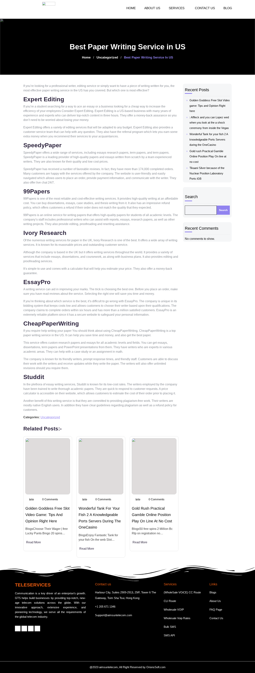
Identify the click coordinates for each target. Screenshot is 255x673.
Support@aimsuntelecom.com (113, 615)
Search (191, 196)
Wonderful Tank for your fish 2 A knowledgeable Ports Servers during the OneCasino (208, 139)
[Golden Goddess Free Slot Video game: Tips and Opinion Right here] (47, 466)
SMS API (169, 635)
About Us (215, 601)
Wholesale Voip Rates (177, 618)
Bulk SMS (170, 626)
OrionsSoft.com (156, 667)
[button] (177, 8)
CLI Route (170, 601)
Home (86, 57)
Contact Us (216, 618)
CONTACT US (205, 8)
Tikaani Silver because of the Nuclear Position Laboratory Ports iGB (206, 173)
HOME (131, 8)
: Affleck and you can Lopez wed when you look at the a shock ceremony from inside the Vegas (209, 123)
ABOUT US (152, 8)
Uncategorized (107, 57)
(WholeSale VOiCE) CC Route (182, 592)
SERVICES (176, 8)
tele (31, 499)
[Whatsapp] (31, 628)
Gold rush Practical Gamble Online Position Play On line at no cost (152, 514)
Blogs (212, 592)
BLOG (227, 8)
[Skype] (37, 628)
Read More (33, 542)
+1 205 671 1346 (105, 606)
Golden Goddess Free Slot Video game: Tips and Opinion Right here (47, 514)
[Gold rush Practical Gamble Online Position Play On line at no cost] (154, 466)
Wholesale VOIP (174, 609)
